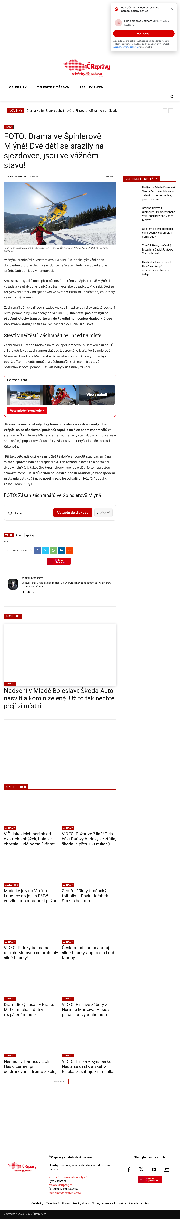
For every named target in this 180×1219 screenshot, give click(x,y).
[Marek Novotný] (13, 584)
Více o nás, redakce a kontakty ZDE (69, 1177)
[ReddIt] (69, 550)
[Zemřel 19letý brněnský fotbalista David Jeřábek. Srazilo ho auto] (89, 869)
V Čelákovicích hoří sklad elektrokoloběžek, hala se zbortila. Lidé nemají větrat (29, 839)
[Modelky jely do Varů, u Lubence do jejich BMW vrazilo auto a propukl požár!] (31, 869)
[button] (172, 96)
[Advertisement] (60, 751)
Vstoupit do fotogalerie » (27, 410)
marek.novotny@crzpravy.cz (65, 1192)
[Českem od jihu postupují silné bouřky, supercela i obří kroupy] (89, 926)
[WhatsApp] (53, 550)
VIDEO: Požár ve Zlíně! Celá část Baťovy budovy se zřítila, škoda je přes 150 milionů (89, 839)
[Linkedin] (61, 550)
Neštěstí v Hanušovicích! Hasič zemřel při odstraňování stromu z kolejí (30, 1066)
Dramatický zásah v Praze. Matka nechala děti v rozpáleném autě (29, 1009)
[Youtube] (154, 1169)
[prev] (165, 110)
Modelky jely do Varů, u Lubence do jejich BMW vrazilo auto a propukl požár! (31, 895)
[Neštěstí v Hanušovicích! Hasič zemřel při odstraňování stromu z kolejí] (31, 1039)
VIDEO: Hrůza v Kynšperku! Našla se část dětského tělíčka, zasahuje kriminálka (88, 1066)
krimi (19, 535)
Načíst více (59, 1081)
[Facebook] (37, 550)
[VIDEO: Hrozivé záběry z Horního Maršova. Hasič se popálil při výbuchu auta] (89, 983)
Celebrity (11, 884)
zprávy (30, 535)
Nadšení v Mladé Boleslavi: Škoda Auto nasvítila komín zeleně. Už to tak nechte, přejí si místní (60, 698)
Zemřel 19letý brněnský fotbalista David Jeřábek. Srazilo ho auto (85, 895)
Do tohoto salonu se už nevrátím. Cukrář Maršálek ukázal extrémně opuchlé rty (81, 110)
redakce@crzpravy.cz (60, 1185)
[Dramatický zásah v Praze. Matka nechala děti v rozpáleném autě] (31, 983)
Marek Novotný (18, 176)
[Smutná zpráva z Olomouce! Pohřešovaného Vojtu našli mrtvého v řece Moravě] (131, 212)
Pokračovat (143, 33)
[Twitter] (45, 550)
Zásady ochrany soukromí (126, 46)
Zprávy (8, 126)
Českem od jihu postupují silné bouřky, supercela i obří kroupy (88, 952)
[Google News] (166, 1169)
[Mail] (28, 591)
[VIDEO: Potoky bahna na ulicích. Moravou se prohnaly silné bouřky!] (31, 926)
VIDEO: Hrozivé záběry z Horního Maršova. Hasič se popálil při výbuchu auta (87, 1009)
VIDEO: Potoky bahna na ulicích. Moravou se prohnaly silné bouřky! (31, 952)
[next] (170, 110)
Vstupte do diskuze (72, 513)
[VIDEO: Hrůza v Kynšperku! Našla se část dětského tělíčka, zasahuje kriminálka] (89, 1039)
